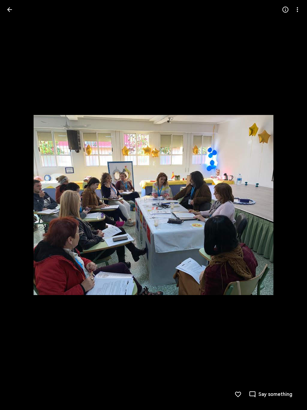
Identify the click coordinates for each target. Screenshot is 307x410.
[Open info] (285, 10)
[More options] (297, 10)
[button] (290, 205)
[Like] (238, 394)
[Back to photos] (9, 9)
